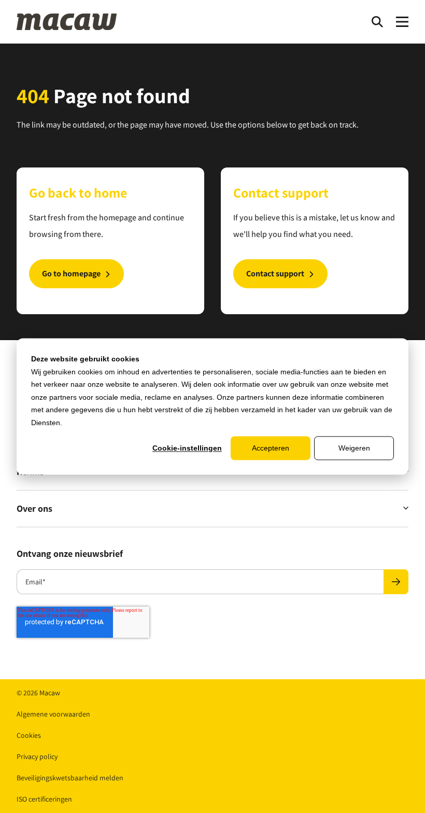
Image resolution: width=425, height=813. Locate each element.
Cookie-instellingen (187, 448)
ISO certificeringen (44, 799)
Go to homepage (71, 273)
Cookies (29, 735)
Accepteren (270, 448)
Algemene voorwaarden (53, 714)
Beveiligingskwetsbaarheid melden (70, 777)
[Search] (377, 22)
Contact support (275, 273)
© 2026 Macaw (38, 692)
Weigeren (354, 448)
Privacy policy (37, 756)
